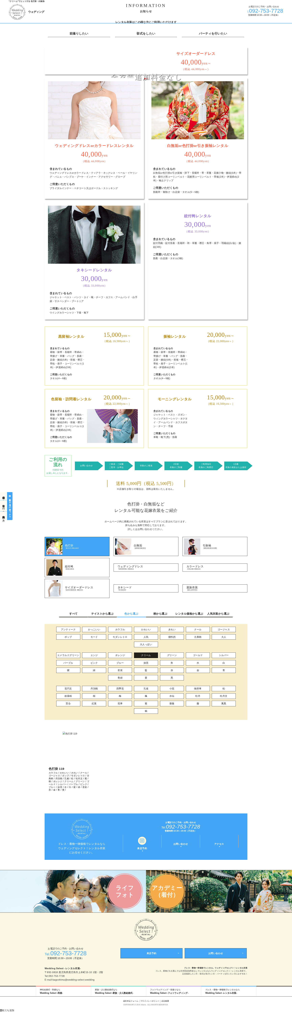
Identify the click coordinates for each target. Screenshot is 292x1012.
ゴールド (198, 655)
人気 (146, 637)
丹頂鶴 (94, 688)
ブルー (120, 662)
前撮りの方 (3, 506)
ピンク (94, 662)
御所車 (197, 688)
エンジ (94, 655)
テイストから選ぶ (102, 613)
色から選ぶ (131, 613)
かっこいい (94, 629)
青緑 (120, 677)
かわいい (146, 629)
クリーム (146, 655)
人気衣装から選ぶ (218, 613)
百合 (68, 703)
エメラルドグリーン (68, 655)
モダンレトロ (120, 637)
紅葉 (94, 703)
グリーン (172, 655)
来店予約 (151, 953)
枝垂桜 (68, 696)
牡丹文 (223, 696)
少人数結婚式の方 (3, 515)
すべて (73, 613)
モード (94, 637)
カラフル (120, 629)
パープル (68, 662)
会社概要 (165, 1001)
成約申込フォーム (130, 1001)
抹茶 (146, 662)
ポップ (68, 637)
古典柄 (197, 637)
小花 (171, 688)
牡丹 (197, 696)
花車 (120, 703)
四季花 (120, 688)
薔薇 (171, 703)
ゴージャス (224, 629)
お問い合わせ (215, 953)
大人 (223, 637)
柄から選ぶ (160, 613)
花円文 (68, 688)
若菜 (120, 670)
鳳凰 (223, 703)
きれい (172, 629)
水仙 (171, 696)
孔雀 (146, 688)
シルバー (224, 655)
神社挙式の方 (3, 496)
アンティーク (68, 629)
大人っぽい (146, 644)
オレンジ (120, 655)
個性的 (172, 637)
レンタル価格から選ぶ (189, 613)
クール (197, 629)
